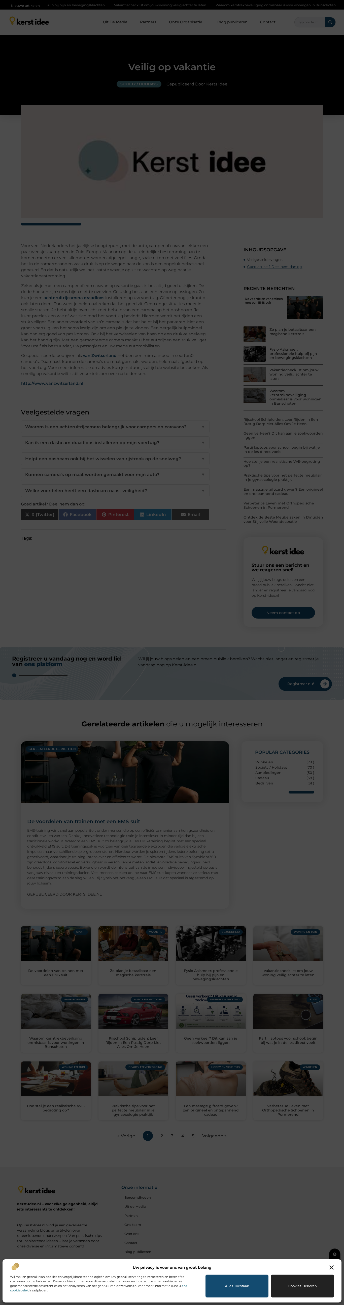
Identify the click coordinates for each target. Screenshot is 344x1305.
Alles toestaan (237, 1286)
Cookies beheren (302, 1286)
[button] (331, 1267)
